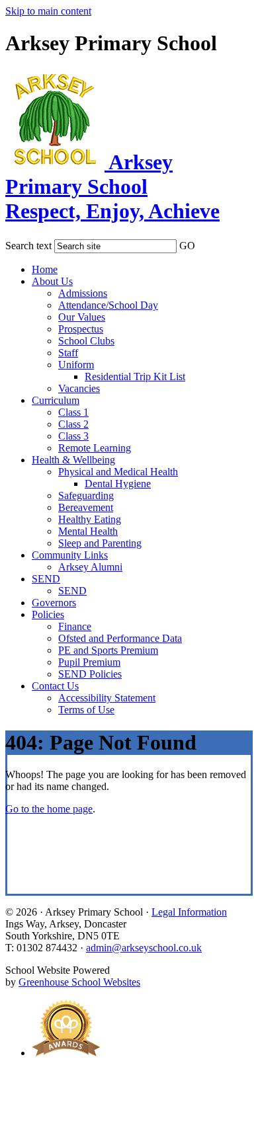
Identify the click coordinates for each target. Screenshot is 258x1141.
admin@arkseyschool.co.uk (144, 947)
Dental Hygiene (118, 483)
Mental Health (88, 531)
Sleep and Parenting (100, 543)
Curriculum (55, 400)
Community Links (70, 555)
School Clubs (86, 340)
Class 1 (73, 412)
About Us (52, 281)
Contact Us (55, 685)
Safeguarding (86, 495)
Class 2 (73, 424)
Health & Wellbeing (73, 459)
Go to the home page (49, 808)
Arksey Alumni (90, 566)
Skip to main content (48, 11)
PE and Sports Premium (108, 650)
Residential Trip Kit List (135, 376)
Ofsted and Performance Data (120, 638)
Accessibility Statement (106, 697)
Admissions (82, 293)
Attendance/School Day (108, 305)
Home (45, 269)
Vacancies (79, 388)
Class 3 (73, 436)
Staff (68, 352)
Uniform (76, 364)
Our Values (81, 317)
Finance (74, 626)
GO (187, 245)
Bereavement (85, 507)
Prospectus (80, 328)
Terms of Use (86, 709)
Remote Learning (94, 447)
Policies (48, 614)
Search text (28, 245)
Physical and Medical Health (118, 471)
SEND (46, 578)
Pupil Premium (89, 662)
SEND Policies (90, 674)
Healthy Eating (89, 519)
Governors (54, 602)
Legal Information (189, 912)
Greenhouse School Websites (79, 982)
